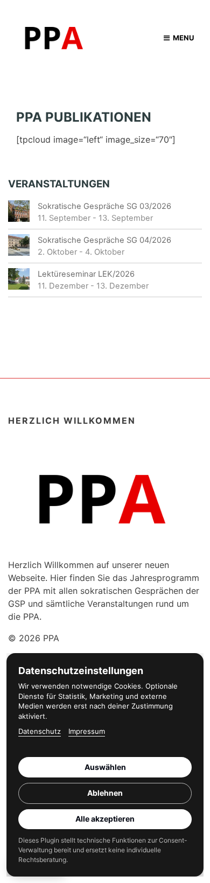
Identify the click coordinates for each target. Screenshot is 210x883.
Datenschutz (39, 731)
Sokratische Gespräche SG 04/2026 (104, 240)
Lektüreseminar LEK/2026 (86, 274)
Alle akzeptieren (105, 818)
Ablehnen (105, 792)
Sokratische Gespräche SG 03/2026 (104, 206)
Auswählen (105, 767)
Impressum (86, 731)
